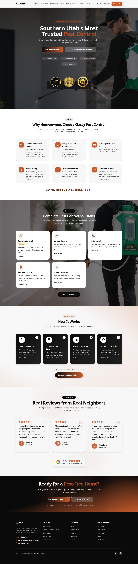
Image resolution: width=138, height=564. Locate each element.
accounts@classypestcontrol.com (28, 540)
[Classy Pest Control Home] (22, 4)
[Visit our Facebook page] (115, 553)
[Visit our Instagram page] (120, 553)
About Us (73, 526)
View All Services (67, 295)
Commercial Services (49, 540)
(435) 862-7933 (105, 4)
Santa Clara (101, 540)
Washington (101, 529)
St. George (101, 526)
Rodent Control (47, 536)
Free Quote (116, 4)
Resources (74, 536)
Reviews (80, 4)
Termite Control (47, 533)
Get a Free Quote (52, 50)
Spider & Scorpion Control (51, 529)
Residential (44, 4)
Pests (62, 4)
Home (36, 4)
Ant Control (46, 526)
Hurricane (101, 533)
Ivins (99, 536)
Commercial (54, 4)
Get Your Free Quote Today (67, 375)
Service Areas (70, 4)
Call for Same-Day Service (81, 50)
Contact (88, 4)
